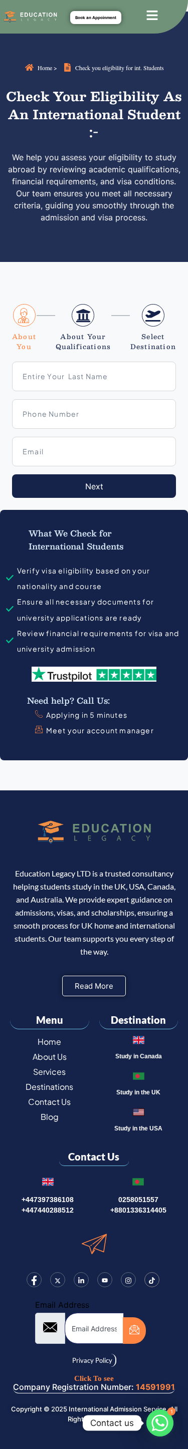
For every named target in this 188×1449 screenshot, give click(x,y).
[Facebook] (34, 1279)
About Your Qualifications (83, 342)
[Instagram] (128, 1279)
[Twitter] (57, 1279)
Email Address (62, 1305)
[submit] (134, 1330)
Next (94, 486)
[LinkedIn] (81, 1279)
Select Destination (153, 342)
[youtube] (104, 1279)
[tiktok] (151, 1279)
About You (24, 342)
